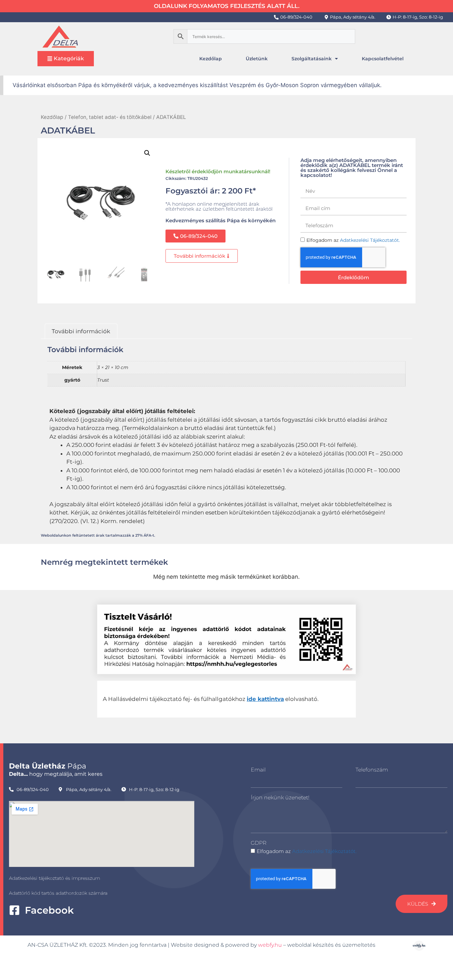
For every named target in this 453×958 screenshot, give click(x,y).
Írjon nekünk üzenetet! (280, 797)
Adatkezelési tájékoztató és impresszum (54, 878)
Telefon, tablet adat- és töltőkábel (110, 117)
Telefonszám (372, 770)
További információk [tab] (81, 331)
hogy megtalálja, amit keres (55, 774)
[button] (147, 153)
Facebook (49, 910)
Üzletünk (257, 59)
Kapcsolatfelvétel (383, 59)
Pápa (47, 766)
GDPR (258, 843)
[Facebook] (14, 910)
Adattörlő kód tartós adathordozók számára (58, 893)
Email (258, 770)
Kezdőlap (210, 59)
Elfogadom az (306, 851)
